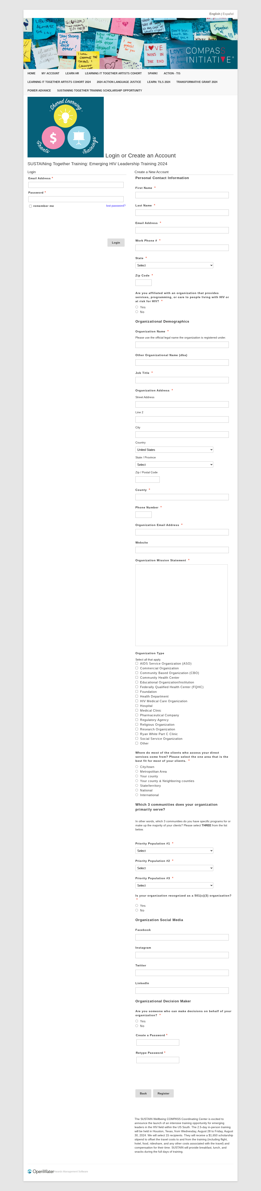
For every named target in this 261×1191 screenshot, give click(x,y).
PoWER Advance (39, 90)
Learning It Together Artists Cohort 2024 (59, 82)
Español (228, 14)
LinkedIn (142, 983)
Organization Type (149, 653)
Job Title (142, 372)
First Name (143, 187)
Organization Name (150, 331)
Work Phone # (146, 240)
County (141, 489)
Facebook (143, 929)
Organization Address (152, 390)
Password (36, 192)
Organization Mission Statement (160, 560)
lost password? (116, 205)
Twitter (140, 965)
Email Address (39, 178)
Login (116, 242)
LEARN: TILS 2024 (158, 82)
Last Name (143, 205)
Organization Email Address (157, 525)
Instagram (143, 947)
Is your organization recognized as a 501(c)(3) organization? (183, 895)
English (214, 14)
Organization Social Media (159, 920)
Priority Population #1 (152, 843)
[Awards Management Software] (41, 1173)
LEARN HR (72, 73)
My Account (50, 73)
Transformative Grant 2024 (196, 82)
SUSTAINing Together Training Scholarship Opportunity (99, 90)
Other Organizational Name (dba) (161, 355)
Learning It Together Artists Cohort (113, 73)
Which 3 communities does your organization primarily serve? (176, 807)
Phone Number (146, 507)
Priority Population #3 (152, 878)
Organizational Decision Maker (163, 1001)
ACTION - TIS (172, 73)
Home (31, 73)
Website (141, 542)
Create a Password (150, 1035)
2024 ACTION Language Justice (119, 82)
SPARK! (153, 73)
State (139, 258)
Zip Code (142, 275)
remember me (43, 205)
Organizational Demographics (162, 321)
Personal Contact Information (162, 178)
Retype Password (149, 1052)
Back (143, 1093)
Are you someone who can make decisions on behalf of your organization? (183, 1013)
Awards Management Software (71, 1171)
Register (163, 1093)
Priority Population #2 (152, 860)
